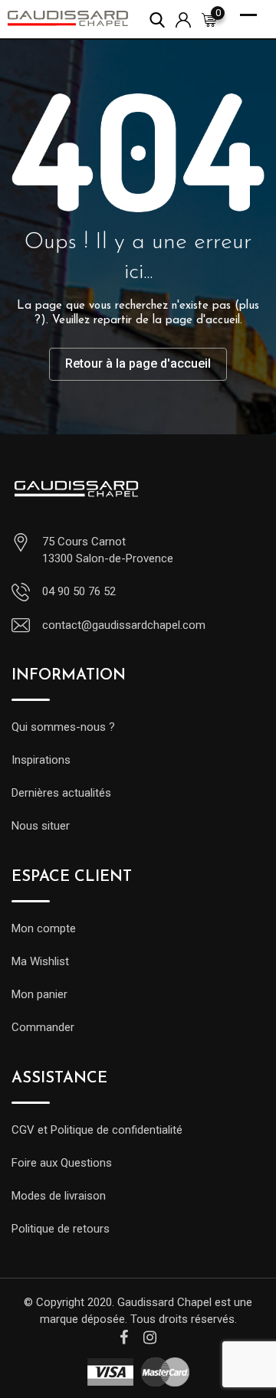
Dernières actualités (61, 793)
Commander (43, 1027)
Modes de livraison (59, 1196)
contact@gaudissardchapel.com (123, 625)
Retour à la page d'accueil (138, 363)
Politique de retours (61, 1229)
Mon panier (39, 994)
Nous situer (41, 826)
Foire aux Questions (62, 1163)
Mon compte (44, 928)
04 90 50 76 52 (79, 591)
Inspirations (41, 760)
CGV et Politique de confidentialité (97, 1130)
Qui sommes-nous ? (63, 727)
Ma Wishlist (40, 961)
